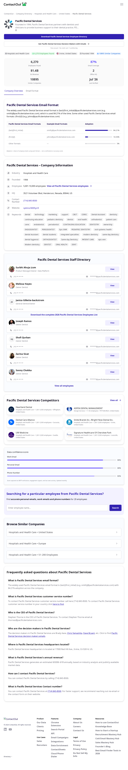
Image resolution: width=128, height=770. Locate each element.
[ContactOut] (16, 4)
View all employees (64, 385)
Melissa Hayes (24, 284)
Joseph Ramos (24, 321)
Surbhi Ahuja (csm (26, 267)
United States (64, 14)
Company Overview (13, 90)
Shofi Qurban (23, 337)
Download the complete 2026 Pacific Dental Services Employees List (64, 314)
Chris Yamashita (74, 633)
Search (115, 507)
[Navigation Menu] (121, 4)
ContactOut (9, 14)
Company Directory (24, 14)
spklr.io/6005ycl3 (31, 208)
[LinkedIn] (16, 30)
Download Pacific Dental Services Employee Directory (64, 36)
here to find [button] (58, 604)
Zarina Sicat (22, 354)
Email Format (32, 90)
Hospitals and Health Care (45, 14)
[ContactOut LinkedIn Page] (5, 741)
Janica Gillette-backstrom (30, 300)
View (112, 269)
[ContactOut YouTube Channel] (10, 741)
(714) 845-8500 (30, 200)
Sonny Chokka (24, 370)
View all (114, 400)
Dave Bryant (89, 633)
